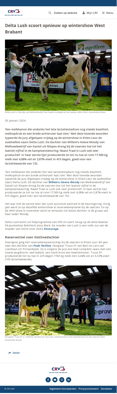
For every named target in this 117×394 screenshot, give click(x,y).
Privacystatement (89, 388)
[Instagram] (61, 379)
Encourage (51, 229)
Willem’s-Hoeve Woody (64, 182)
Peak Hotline (42, 245)
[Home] (13, 12)
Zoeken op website (65, 13)
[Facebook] (48, 379)
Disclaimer (106, 388)
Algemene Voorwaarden (63, 388)
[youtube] (55, 379)
